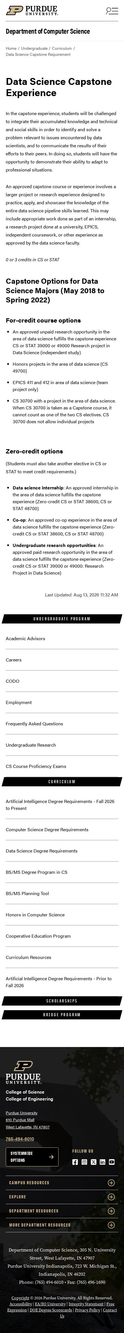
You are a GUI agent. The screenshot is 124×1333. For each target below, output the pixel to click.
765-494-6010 (20, 1138)
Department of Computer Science (48, 30)
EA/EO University (50, 1304)
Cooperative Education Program (38, 935)
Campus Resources (29, 1182)
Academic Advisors (25, 638)
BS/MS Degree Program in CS (36, 872)
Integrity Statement (86, 1304)
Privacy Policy (87, 1310)
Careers (14, 659)
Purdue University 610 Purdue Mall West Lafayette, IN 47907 (28, 1120)
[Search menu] (111, 11)
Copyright (20, 1298)
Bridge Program (62, 1014)
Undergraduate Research (31, 744)
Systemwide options (22, 1157)
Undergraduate (34, 48)
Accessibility (21, 1304)
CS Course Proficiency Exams (36, 766)
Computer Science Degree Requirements (47, 829)
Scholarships (62, 1001)
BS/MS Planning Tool (27, 893)
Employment (19, 702)
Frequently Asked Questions (34, 723)
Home (11, 48)
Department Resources (34, 1211)
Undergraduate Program (61, 618)
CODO (12, 681)
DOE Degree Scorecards (51, 1310)
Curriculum (62, 48)
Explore (17, 1196)
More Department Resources (40, 1225)
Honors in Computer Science (35, 914)
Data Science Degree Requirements (42, 850)
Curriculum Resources (28, 957)
